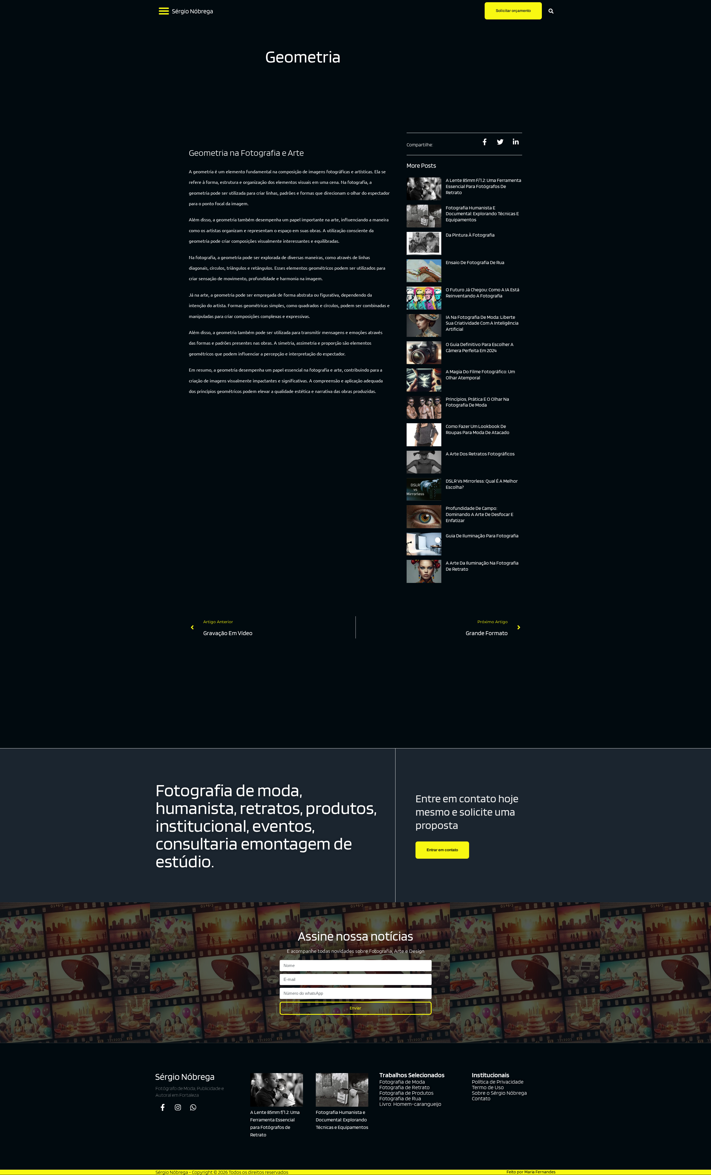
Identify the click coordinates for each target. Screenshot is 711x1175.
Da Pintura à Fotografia (470, 235)
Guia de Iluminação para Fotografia (482, 535)
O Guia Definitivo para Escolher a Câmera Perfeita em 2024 (480, 347)
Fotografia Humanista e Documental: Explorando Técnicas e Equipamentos (482, 213)
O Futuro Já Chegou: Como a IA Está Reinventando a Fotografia (482, 293)
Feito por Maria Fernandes (531, 1171)
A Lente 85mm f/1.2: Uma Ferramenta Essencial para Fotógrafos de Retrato (483, 186)
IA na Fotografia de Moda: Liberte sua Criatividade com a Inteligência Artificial (482, 323)
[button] (164, 10)
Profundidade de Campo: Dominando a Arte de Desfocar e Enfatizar (479, 514)
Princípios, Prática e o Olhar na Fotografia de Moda (477, 402)
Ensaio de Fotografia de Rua (475, 262)
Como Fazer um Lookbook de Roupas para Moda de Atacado (477, 429)
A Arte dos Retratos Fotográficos (480, 454)
